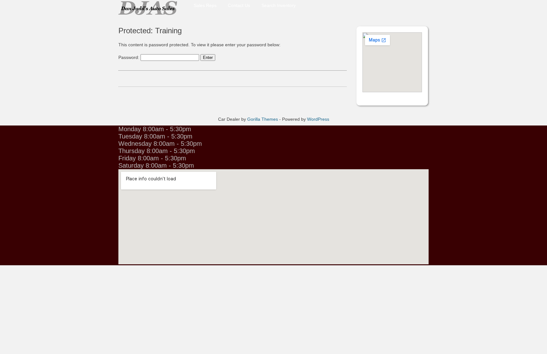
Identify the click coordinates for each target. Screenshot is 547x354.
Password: (129, 57)
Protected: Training (150, 30)
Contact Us (239, 5)
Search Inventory (278, 5)
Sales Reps (205, 5)
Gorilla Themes (262, 119)
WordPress (318, 119)
